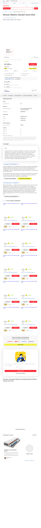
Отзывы (14, 3)
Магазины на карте (35, 3)
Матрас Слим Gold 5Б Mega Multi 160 (10, 272)
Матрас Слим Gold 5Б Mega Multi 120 (10, 220)
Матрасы (10, 11)
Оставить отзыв (20, 370)
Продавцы (4, 3)
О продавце (10, 95)
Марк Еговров (9, 457)
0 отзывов (6, 17)
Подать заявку (20, 344)
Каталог (6, 11)
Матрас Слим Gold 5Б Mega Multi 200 (10, 324)
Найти (36, 8)
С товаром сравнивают (27, 95)
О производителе (17, 95)
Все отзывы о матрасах (20, 373)
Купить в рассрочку (33, 68)
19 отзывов (8, 219)
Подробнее (35, 66)
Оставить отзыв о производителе (11, 196)
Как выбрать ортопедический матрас (10, 450)
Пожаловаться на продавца (24, 178)
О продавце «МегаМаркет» (10, 164)
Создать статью (29, 453)
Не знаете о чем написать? (29, 460)
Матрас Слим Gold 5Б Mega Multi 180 (10, 298)
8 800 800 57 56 (9, 79)
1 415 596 (4, 1)
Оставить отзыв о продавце (10, 178)
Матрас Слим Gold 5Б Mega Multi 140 (10, 246)
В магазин (32, 64)
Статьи (23, 3)
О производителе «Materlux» (11, 183)
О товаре (5, 95)
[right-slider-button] (38, 153)
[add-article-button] (29, 448)
